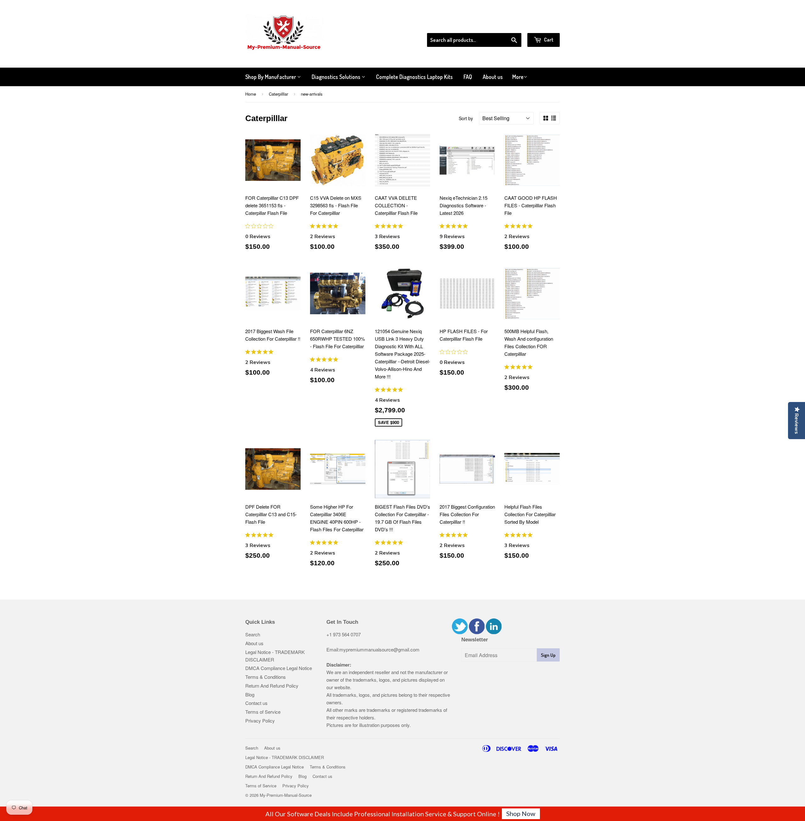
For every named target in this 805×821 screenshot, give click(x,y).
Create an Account (542, 25)
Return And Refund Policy (271, 685)
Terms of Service (262, 711)
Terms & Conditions (265, 676)
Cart (548, 39)
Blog (249, 694)
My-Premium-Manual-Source (286, 795)
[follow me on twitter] (460, 632)
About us (493, 76)
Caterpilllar (278, 94)
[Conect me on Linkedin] (494, 632)
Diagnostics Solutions (337, 76)
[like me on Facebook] (477, 632)
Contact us (256, 703)
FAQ (468, 76)
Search (252, 634)
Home (250, 94)
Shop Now (520, 813)
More (518, 76)
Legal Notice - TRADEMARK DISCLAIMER (284, 757)
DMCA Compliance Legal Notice (278, 668)
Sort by (466, 118)
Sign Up (548, 655)
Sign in (508, 25)
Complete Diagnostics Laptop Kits (414, 76)
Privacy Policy (260, 720)
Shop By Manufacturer (271, 76)
